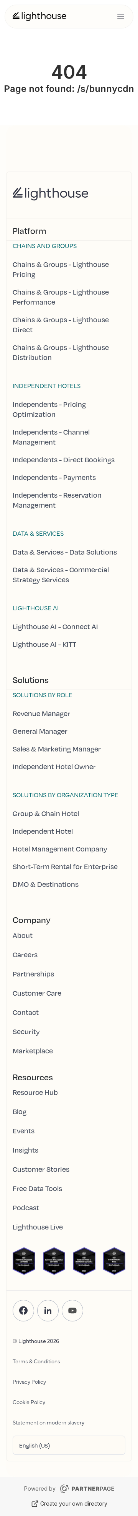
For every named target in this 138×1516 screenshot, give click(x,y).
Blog (19, 1111)
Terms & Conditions (36, 1361)
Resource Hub (35, 1092)
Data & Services (38, 533)
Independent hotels (46, 385)
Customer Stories (41, 1169)
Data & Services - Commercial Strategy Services (61, 574)
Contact (26, 1012)
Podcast (26, 1207)
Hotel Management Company (60, 849)
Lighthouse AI (36, 607)
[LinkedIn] (48, 1310)
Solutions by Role (42, 694)
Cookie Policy (29, 1402)
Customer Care (37, 993)
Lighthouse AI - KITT (44, 644)
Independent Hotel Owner (54, 766)
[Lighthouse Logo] (39, 16)
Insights (25, 1150)
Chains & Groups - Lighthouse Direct (61, 324)
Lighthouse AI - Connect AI (55, 626)
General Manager (40, 731)
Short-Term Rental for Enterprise (65, 866)
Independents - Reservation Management (57, 500)
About (23, 935)
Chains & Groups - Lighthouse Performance (61, 297)
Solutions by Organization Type (65, 794)
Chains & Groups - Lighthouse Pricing (61, 269)
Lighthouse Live (38, 1227)
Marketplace (33, 1050)
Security (26, 1031)
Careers (25, 954)
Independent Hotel (43, 831)
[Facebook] (23, 1310)
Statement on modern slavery (48, 1422)
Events (23, 1130)
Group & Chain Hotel (46, 813)
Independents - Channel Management (51, 437)
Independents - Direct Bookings (64, 459)
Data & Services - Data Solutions (65, 552)
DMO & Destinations (46, 884)
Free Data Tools (37, 1188)
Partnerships (33, 974)
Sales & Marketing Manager (57, 749)
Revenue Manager (41, 713)
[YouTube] (72, 1310)
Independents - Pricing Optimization (49, 409)
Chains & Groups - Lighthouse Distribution (61, 352)
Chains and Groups (45, 245)
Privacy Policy (29, 1381)
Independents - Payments (54, 477)
